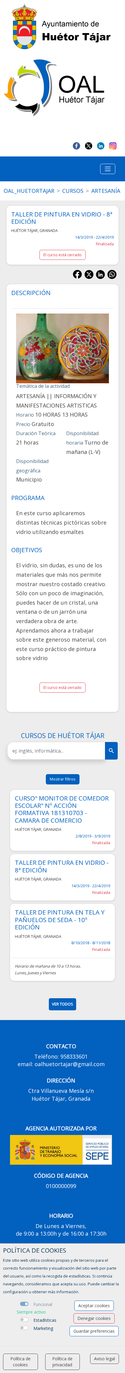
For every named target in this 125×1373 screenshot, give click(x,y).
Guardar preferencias (94, 1331)
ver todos (62, 1004)
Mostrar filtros (63, 779)
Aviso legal (104, 1358)
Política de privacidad (62, 1362)
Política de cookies (20, 1362)
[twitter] (88, 145)
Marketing (43, 1328)
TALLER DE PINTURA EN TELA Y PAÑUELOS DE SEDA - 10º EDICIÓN (60, 919)
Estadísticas (44, 1320)
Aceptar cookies (94, 1305)
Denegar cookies (94, 1318)
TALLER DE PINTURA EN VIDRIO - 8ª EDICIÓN (62, 866)
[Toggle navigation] (107, 169)
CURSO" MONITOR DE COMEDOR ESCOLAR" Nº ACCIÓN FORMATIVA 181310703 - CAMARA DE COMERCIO (62, 809)
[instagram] (113, 145)
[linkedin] (100, 145)
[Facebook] (76, 145)
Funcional (42, 1304)
